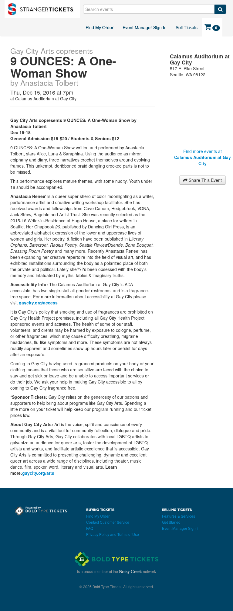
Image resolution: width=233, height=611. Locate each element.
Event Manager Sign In (145, 27)
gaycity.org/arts (38, 473)
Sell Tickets (187, 27)
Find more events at (202, 157)
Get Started (171, 522)
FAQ (89, 528)
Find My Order (99, 27)
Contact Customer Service (107, 522)
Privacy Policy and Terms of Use (112, 534)
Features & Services (178, 516)
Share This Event (204, 180)
